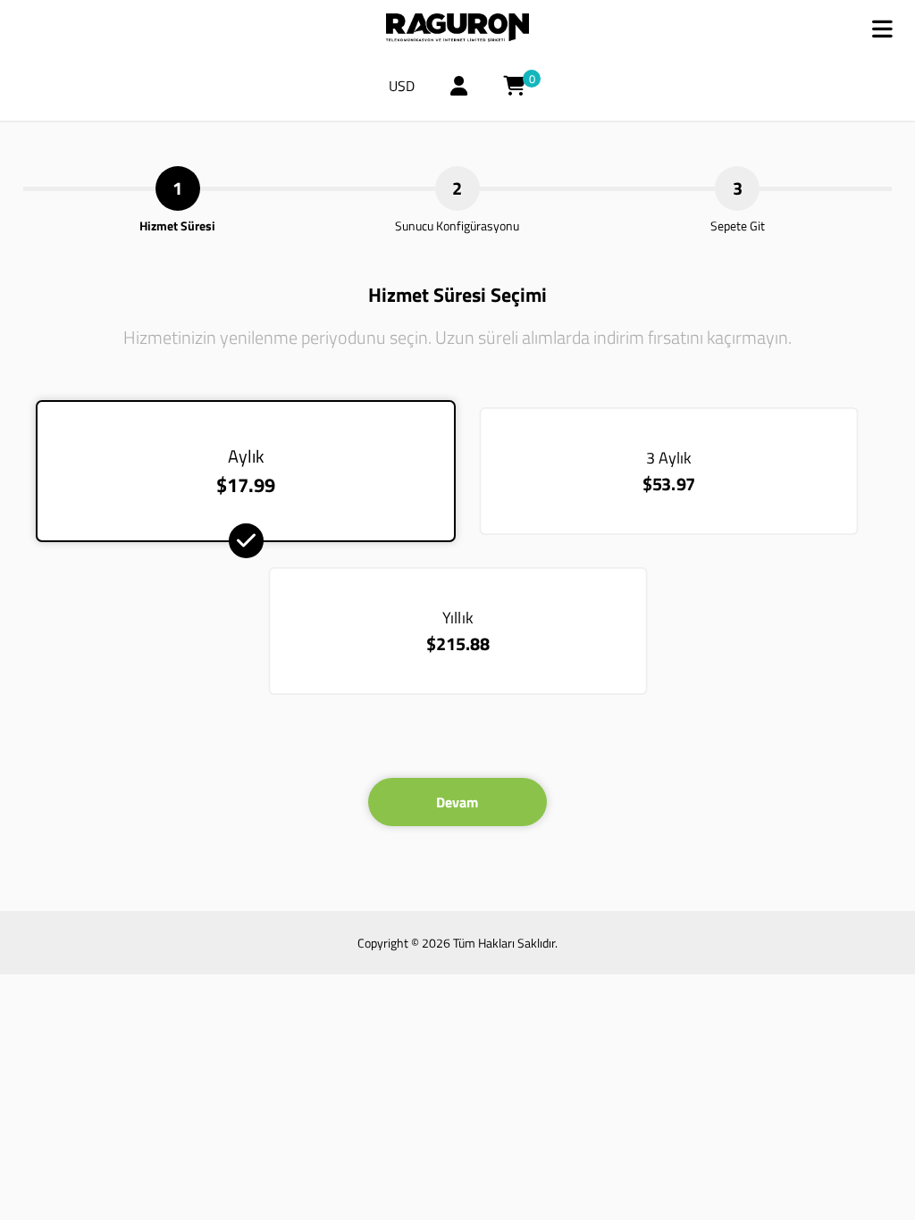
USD (402, 85)
